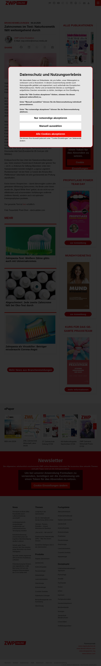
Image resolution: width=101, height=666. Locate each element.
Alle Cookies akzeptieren (50, 134)
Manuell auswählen (50, 126)
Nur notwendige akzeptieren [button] (50, 118)
